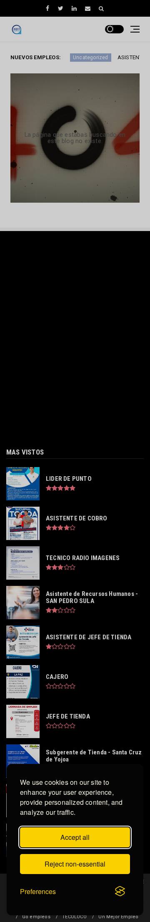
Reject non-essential (75, 864)
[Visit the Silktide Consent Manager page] (120, 892)
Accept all (75, 837)
